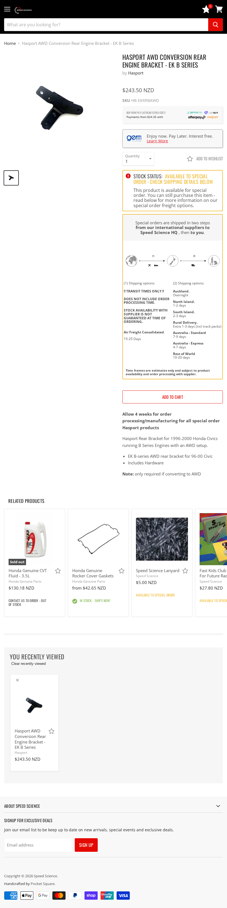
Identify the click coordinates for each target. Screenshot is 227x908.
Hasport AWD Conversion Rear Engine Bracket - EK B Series (30, 739)
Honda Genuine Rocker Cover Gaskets (93, 573)
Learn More (157, 140)
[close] (17, 680)
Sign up (86, 845)
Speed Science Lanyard (157, 570)
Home (10, 43)
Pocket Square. (43, 883)
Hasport (135, 73)
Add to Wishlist (209, 158)
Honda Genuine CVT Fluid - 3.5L (28, 573)
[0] (206, 11)
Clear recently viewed (28, 664)
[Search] (215, 24)
